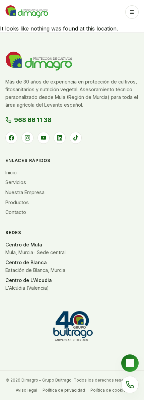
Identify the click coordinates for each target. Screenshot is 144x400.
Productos (17, 202)
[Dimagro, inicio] (26, 12)
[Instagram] (27, 138)
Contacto (15, 212)
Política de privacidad (64, 390)
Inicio (11, 172)
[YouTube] (44, 138)
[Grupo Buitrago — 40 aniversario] (72, 328)
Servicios (15, 182)
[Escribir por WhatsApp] (130, 363)
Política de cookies (109, 390)
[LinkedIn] (60, 138)
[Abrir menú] (132, 12)
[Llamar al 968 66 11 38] (130, 384)
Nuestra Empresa (25, 192)
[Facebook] (11, 138)
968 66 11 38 (33, 119)
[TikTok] (76, 138)
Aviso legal (26, 390)
